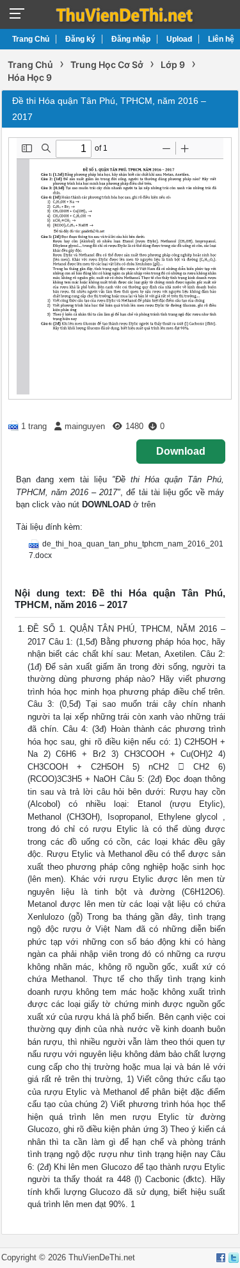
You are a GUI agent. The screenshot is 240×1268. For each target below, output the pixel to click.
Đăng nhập (130, 39)
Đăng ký (80, 39)
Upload (179, 39)
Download (180, 451)
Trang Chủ (30, 39)
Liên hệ (221, 39)
